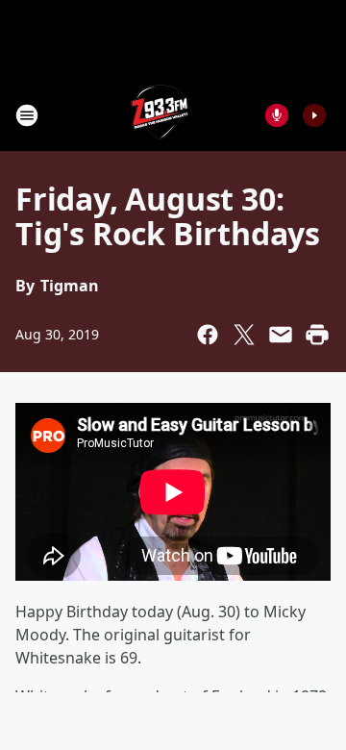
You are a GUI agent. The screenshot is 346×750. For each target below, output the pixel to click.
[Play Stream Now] (314, 115)
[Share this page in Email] (280, 334)
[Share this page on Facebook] (207, 334)
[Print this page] (317, 334)
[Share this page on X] (244, 334)
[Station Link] (160, 115)
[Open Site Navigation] (26, 115)
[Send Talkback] (276, 115)
